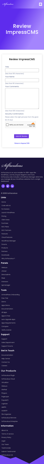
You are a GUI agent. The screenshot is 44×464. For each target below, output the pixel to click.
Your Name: (10, 76)
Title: (7, 67)
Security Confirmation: (14, 114)
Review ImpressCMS (22, 59)
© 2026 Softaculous (9, 193)
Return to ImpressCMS (22, 143)
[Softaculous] (8, 4)
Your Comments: (12, 86)
